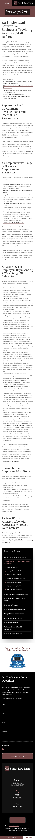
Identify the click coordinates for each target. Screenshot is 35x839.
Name (3, 704)
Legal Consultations (12, 567)
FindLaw (24, 830)
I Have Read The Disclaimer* (12, 749)
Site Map (14, 828)
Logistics (6, 298)
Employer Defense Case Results (14, 609)
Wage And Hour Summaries (14, 589)
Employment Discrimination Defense (16, 594)
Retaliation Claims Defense (13, 618)
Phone (4, 713)
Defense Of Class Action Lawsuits (15, 557)
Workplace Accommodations (13, 633)
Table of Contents (8, 79)
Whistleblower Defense (11, 622)
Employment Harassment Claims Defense (14, 600)
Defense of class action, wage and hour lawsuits (17, 184)
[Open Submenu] (30, 562)
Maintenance (7, 352)
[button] (6, 3)
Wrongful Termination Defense (14, 614)
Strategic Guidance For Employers (16, 571)
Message (4, 731)
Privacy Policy (20, 828)
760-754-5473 (15, 461)
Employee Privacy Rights (14, 586)
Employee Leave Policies (14, 574)
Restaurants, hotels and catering (13, 425)
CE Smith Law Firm (14, 826)
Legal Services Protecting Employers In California (17, 563)
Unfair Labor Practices (11, 605)
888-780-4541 (19, 540)
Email (4, 722)
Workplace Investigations (14, 582)
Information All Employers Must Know (13, 94)
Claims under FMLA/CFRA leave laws (13, 222)
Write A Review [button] (17, 820)
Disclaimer (5, 745)
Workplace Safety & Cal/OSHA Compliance (14, 628)
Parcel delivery (8, 386)
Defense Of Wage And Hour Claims (16, 578)
